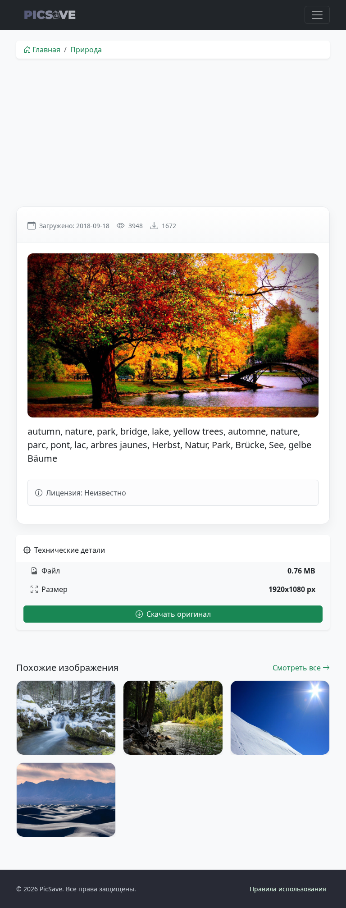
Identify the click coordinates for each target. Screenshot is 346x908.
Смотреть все (298, 668)
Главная (46, 50)
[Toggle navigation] (317, 15)
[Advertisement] (173, 132)
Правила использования (288, 889)
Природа (86, 50)
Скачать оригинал (178, 614)
